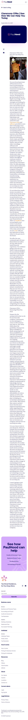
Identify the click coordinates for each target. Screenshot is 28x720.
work (15, 230)
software (12, 124)
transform (18, 220)
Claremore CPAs (15, 122)
